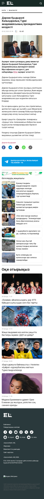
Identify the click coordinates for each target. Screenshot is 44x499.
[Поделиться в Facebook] (4, 147)
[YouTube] (15, 432)
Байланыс (7, 424)
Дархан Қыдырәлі (9, 143)
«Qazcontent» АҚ (9, 443)
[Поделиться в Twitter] (17, 147)
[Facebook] (5, 432)
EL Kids (22, 437)
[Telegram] (10, 432)
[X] (26, 432)
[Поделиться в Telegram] (10, 147)
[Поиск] (40, 3)
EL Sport (11, 437)
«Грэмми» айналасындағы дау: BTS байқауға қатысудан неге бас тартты (20, 301)
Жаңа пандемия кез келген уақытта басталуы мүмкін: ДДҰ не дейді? (19, 333)
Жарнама (7, 446)
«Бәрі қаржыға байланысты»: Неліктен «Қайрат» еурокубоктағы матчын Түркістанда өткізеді (20, 367)
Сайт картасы (8, 452)
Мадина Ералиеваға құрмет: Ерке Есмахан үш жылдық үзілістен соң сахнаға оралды (19, 402)
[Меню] (3, 3)
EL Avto (34, 437)
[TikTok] (31, 432)
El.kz (15, 72)
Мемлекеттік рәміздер (12, 449)
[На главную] (10, 3)
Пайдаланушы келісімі (12, 427)
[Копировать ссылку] (30, 147)
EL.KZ (22, 31)
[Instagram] (21, 432)
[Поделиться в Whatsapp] (24, 147)
